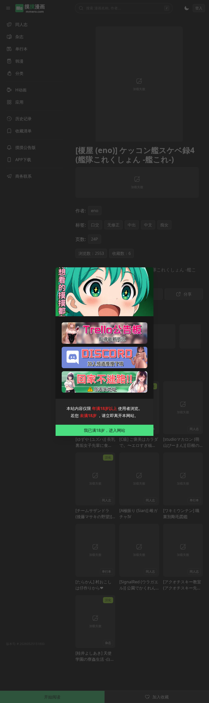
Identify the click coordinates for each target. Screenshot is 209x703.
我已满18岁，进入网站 (104, 430)
